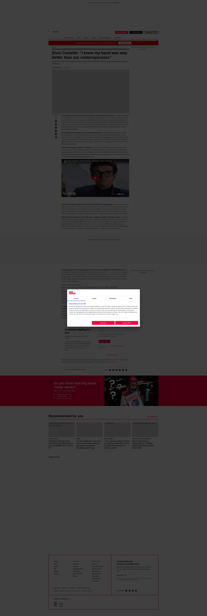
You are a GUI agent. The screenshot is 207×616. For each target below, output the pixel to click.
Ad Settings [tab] (112, 298)
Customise (103, 323)
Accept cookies (126, 323)
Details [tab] (94, 298)
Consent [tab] (76, 298)
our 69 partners (78, 306)
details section (124, 318)
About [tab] (131, 298)
